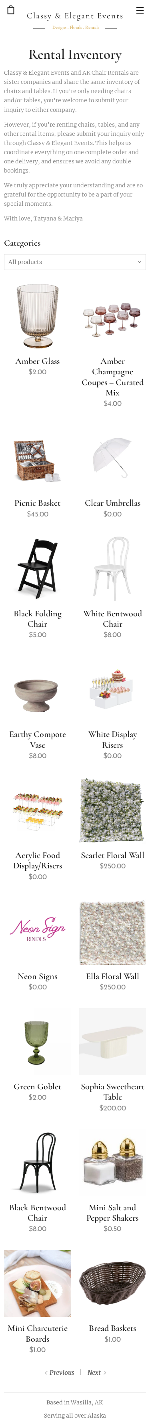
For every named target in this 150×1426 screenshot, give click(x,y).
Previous (62, 1372)
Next (94, 1372)
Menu (140, 10)
